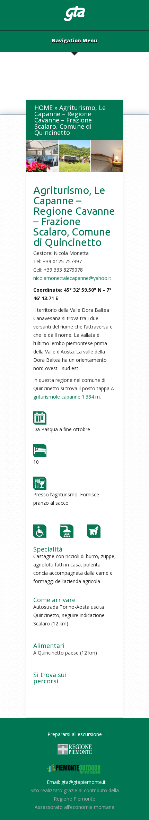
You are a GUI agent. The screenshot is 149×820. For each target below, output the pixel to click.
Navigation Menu (74, 41)
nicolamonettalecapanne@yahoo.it (72, 278)
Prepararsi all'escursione (74, 734)
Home (43, 107)
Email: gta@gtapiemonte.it (76, 782)
